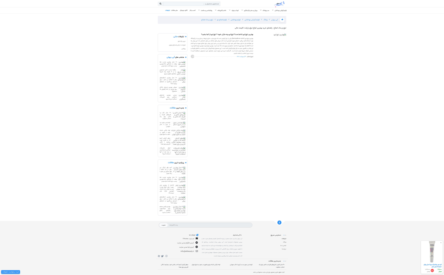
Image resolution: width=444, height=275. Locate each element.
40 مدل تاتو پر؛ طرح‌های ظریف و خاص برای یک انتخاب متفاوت (165, 115)
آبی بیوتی (274, 20)
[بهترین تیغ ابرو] (280, 35)
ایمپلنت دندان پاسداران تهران (177, 45)
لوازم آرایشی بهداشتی (252, 20)
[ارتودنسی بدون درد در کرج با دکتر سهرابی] (178, 125)
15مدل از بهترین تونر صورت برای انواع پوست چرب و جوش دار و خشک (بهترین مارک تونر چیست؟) (167, 189)
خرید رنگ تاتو (181, 41)
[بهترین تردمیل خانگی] (181, 89)
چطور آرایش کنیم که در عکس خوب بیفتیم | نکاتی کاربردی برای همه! (165, 141)
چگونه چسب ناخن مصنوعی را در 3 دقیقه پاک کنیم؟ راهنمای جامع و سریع (168, 72)
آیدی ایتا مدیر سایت (186, 247)
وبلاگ (265, 20)
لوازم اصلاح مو (221, 20)
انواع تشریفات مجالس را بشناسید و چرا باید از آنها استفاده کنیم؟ (165, 151)
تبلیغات (284, 239)
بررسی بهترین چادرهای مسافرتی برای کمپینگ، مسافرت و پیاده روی (168, 97)
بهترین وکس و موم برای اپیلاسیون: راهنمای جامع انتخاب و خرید (165, 209)
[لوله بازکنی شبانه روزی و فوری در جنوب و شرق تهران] (178, 132)
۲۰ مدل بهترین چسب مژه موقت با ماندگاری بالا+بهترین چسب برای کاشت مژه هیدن (168, 64)
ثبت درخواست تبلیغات (10, 272)
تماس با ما (283, 245)
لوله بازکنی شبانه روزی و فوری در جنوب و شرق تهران (165, 132)
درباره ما (284, 249)
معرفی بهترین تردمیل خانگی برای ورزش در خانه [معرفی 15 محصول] (168, 89)
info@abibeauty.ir (187, 251)
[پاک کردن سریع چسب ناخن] (181, 72)
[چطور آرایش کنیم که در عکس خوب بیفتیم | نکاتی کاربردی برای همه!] (178, 141)
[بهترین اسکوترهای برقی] (181, 81)
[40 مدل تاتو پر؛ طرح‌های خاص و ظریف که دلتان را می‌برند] (178, 116)
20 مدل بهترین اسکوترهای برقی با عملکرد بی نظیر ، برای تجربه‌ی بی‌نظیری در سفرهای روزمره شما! (168, 81)
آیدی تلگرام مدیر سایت (185, 243)
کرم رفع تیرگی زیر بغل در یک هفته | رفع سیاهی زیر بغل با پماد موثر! (166, 170)
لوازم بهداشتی (235, 20)
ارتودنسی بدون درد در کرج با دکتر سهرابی (165, 124)
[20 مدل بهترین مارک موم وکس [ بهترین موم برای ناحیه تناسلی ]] (178, 210)
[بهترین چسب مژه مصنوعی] (181, 64)
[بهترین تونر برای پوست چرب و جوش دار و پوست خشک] (180, 189)
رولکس (183, 49)
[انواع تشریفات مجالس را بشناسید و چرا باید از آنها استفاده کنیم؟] (178, 151)
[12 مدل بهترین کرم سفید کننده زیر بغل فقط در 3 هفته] (178, 171)
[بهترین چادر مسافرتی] (181, 97)
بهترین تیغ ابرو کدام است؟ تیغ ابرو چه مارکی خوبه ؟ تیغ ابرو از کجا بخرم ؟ (227, 34)
